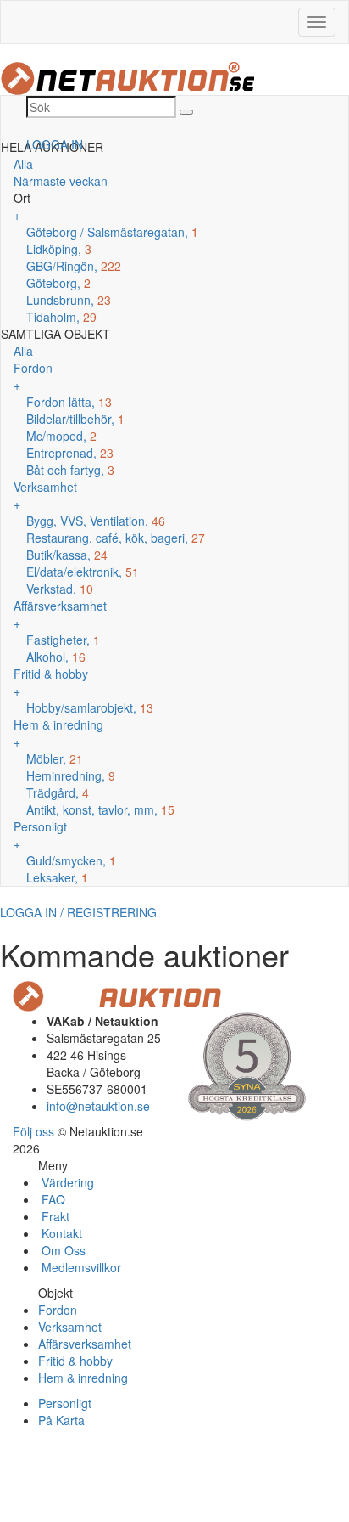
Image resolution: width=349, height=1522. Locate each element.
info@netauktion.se (98, 1105)
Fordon (57, 1309)
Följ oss (33, 1131)
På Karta (61, 1420)
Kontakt (60, 1233)
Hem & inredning (83, 1377)
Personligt (64, 1403)
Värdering (66, 1182)
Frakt (53, 1216)
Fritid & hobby (75, 1360)
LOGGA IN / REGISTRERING (78, 912)
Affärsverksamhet (84, 1343)
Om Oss (62, 1250)
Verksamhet (70, 1326)
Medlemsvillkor (79, 1267)
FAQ (51, 1199)
